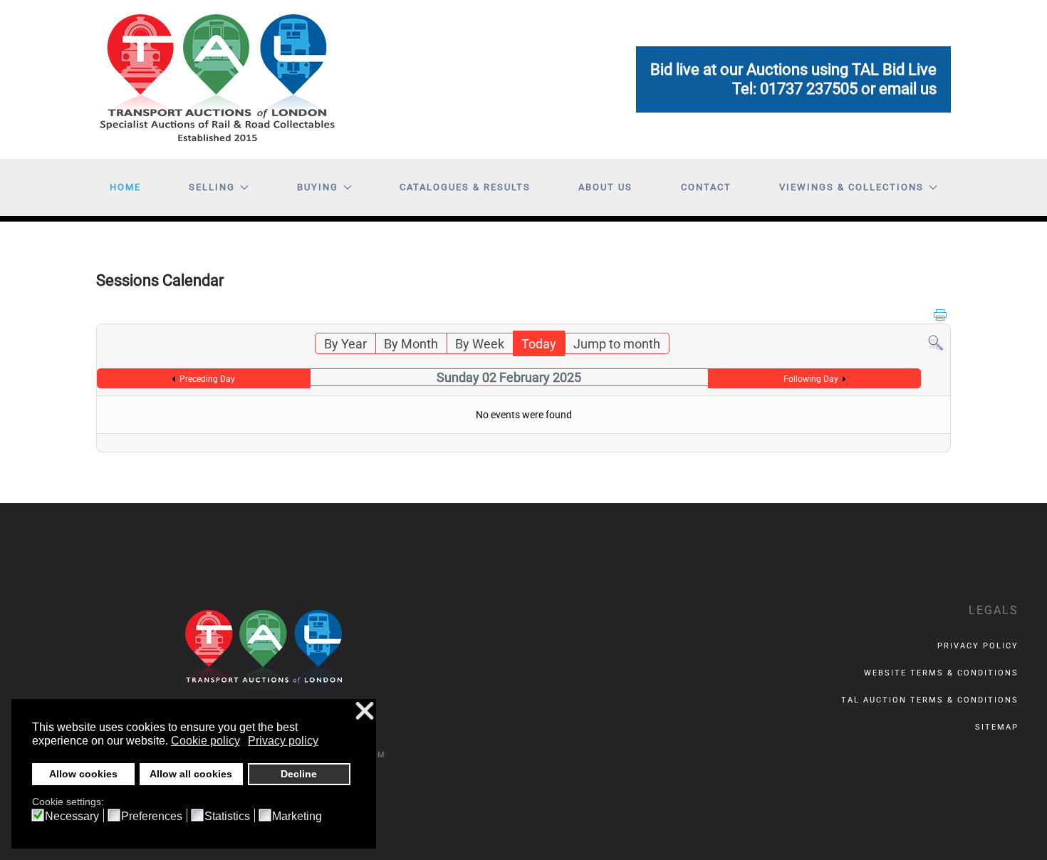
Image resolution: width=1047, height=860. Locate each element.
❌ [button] (365, 711)
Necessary (72, 816)
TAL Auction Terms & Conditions (930, 700)
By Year (345, 343)
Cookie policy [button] (205, 741)
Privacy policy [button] (283, 741)
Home (125, 187)
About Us (605, 187)
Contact (706, 187)
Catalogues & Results (465, 187)
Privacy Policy (978, 646)
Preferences (151, 816)
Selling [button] (212, 187)
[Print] (940, 313)
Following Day (810, 379)
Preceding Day (207, 379)
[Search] (935, 341)
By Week (479, 343)
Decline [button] (299, 773)
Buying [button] (317, 187)
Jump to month (616, 343)
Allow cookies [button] (83, 773)
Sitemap (997, 727)
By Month (411, 343)
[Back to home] (217, 79)
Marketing (297, 816)
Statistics (227, 816)
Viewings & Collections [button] (851, 187)
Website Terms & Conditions (941, 673)
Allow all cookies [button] (191, 773)
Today (538, 343)
